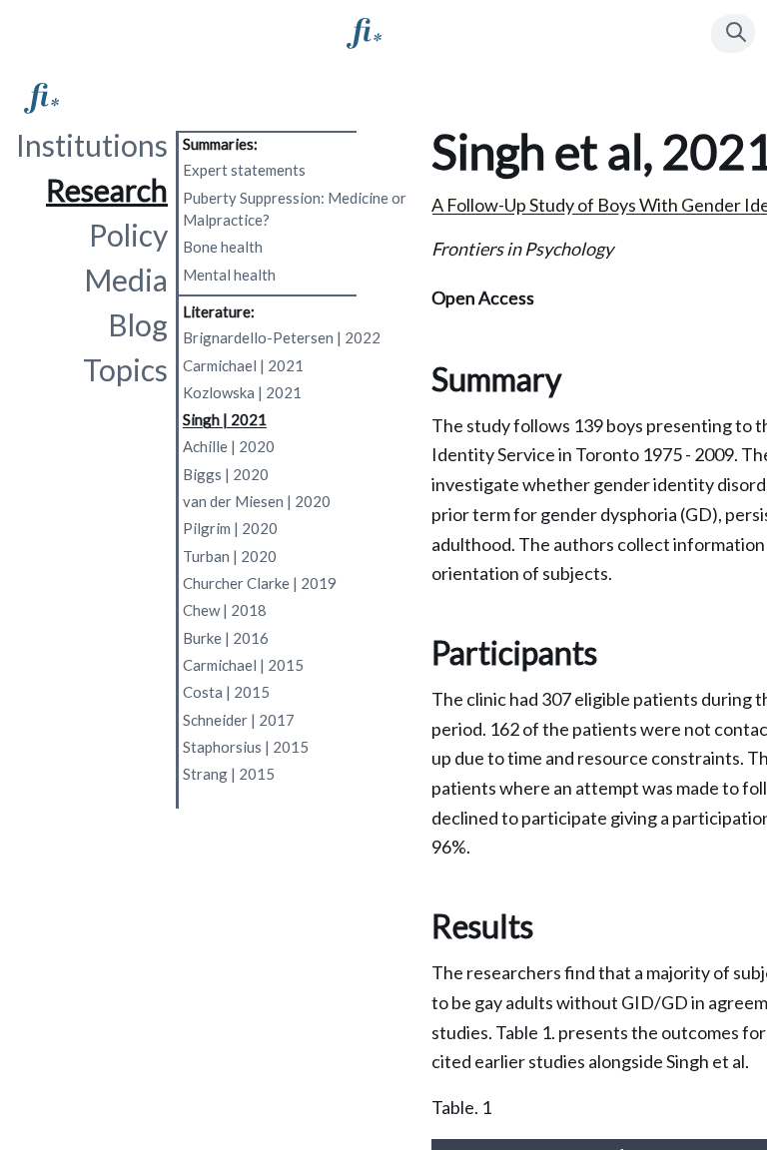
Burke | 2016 (226, 638)
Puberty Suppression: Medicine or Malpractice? (294, 209)
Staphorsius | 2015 (246, 747)
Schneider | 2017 (239, 720)
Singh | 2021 (225, 419)
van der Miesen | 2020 (257, 501)
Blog (138, 324)
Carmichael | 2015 (243, 665)
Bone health (223, 247)
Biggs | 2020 (226, 474)
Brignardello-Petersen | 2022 (282, 337)
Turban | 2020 (230, 556)
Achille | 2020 (229, 446)
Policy (128, 235)
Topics (125, 369)
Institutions (92, 145)
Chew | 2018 (225, 610)
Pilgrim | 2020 (230, 528)
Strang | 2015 (229, 774)
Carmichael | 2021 (243, 365)
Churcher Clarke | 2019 (260, 583)
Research (107, 190)
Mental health (229, 275)
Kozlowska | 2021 (242, 392)
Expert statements (244, 170)
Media (126, 279)
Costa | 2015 (226, 692)
